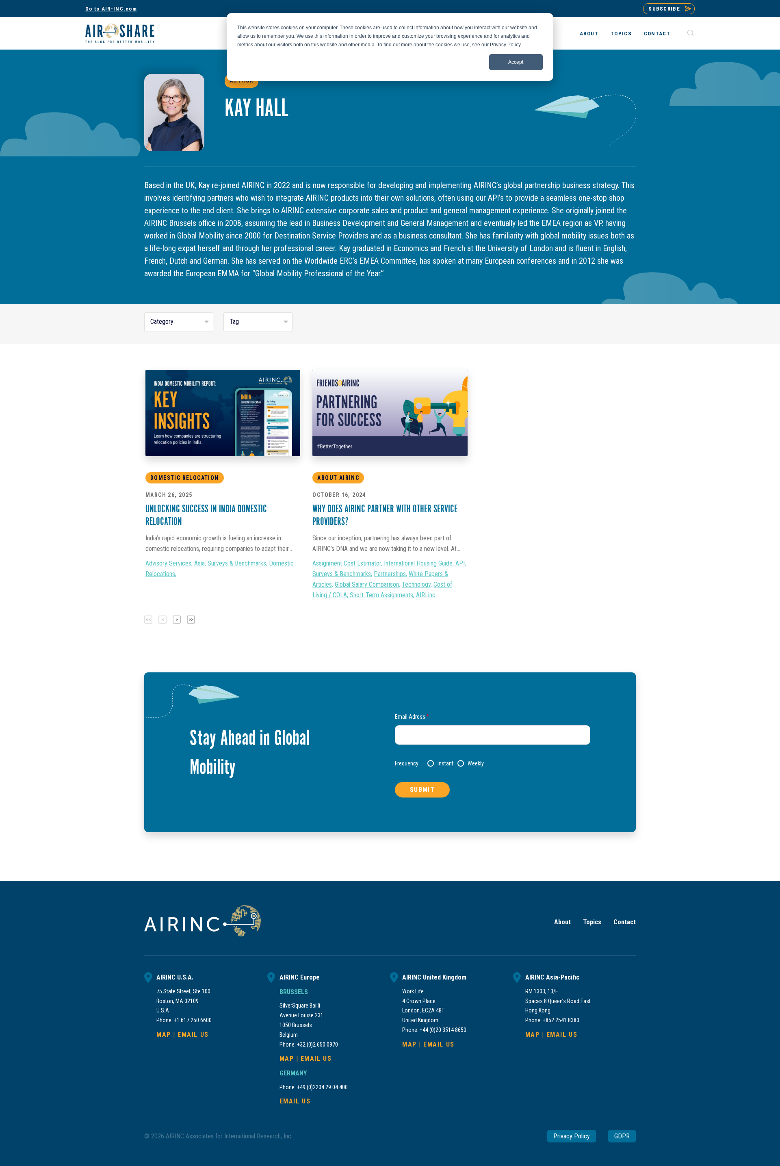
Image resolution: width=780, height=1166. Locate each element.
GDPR (622, 1136)
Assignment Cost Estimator (346, 563)
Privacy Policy (571, 1136)
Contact (657, 33)
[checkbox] (508, 763)
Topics (621, 33)
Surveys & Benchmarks (237, 563)
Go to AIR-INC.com (111, 9)
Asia (199, 563)
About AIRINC (338, 478)
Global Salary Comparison (367, 584)
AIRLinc (426, 595)
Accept (515, 62)
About (589, 33)
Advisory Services (168, 563)
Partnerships (390, 574)
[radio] (440, 763)
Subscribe (664, 9)
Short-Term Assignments (381, 595)
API (460, 563)
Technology (416, 584)
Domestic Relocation (184, 478)
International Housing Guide (418, 563)
